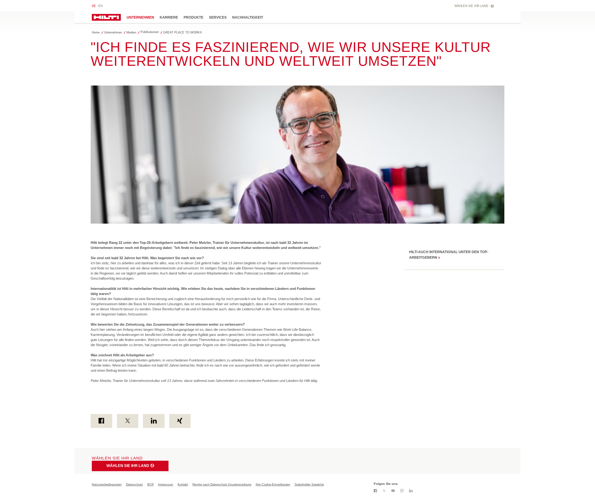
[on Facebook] (101, 421)
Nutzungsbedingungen (107, 484)
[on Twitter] (128, 421)
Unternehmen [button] (140, 17)
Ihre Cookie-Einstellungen (273, 484)
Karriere (169, 17)
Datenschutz (134, 484)
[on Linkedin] (154, 421)
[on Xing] (180, 421)
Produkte (193, 17)
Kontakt (183, 484)
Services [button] (218, 17)
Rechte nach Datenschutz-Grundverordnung (221, 484)
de (94, 6)
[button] (114, 32)
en (100, 6)
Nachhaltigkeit (247, 17)
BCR (150, 484)
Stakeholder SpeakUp (309, 484)
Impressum (165, 484)
